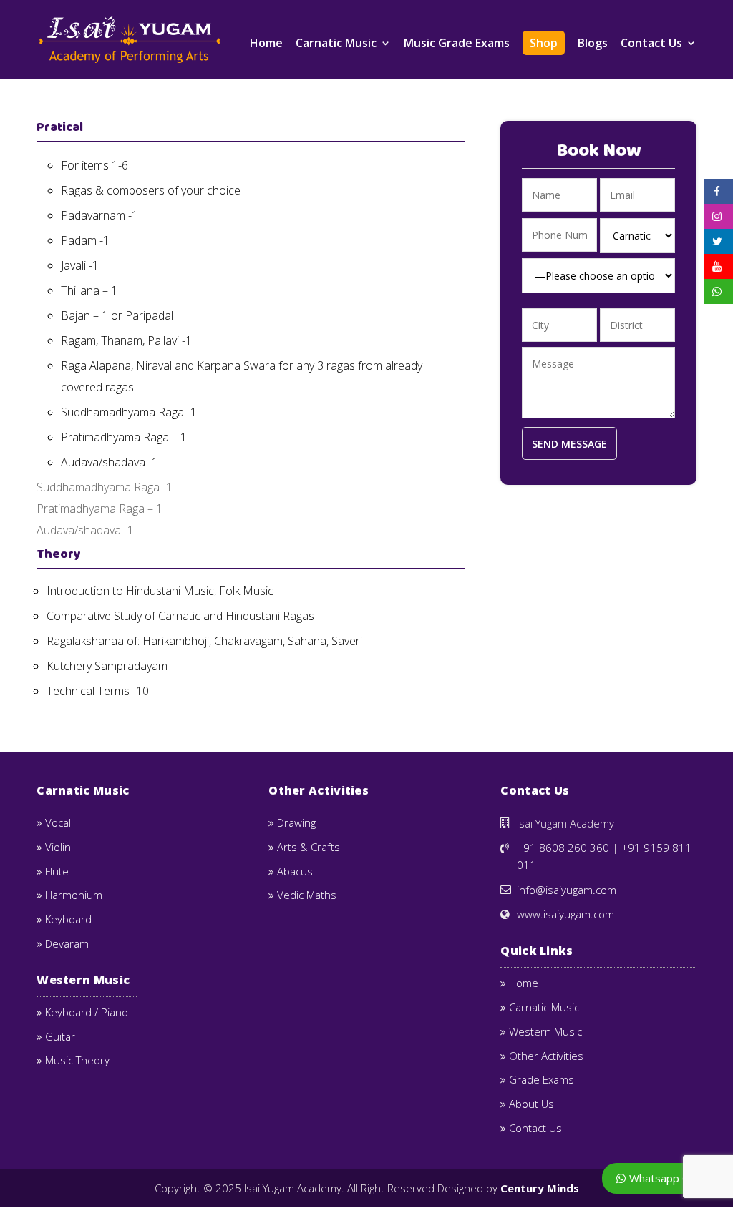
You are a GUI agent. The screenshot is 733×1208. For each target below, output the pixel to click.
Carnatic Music (336, 44)
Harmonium (73, 895)
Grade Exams (541, 1079)
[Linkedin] (716, 241)
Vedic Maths (306, 895)
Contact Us (651, 44)
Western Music (545, 1031)
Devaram (67, 943)
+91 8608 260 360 (563, 847)
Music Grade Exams (457, 44)
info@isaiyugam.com (566, 890)
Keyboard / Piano (86, 1012)
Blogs (593, 44)
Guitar (60, 1036)
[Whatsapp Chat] (718, 291)
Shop (544, 43)
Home (266, 44)
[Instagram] (716, 216)
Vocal (58, 822)
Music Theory (77, 1060)
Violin (58, 847)
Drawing (296, 822)
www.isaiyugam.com (565, 914)
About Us (531, 1103)
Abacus (295, 871)
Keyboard (68, 919)
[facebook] (716, 191)
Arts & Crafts (308, 847)
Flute (57, 871)
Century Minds (539, 1188)
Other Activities (546, 1056)
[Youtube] (716, 266)
